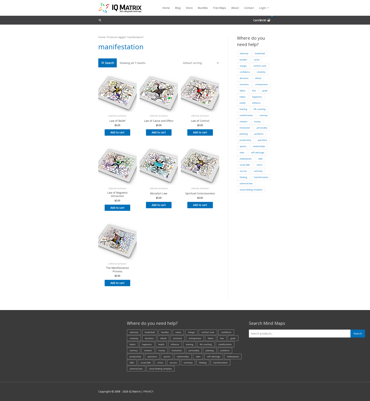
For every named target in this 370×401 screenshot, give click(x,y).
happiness (257, 96)
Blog (178, 8)
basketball (260, 53)
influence (256, 103)
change (243, 65)
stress (259, 164)
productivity (245, 140)
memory (264, 115)
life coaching (260, 109)
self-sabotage (257, 152)
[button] (100, 20)
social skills (245, 164)
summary (258, 171)
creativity (261, 72)
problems (258, 133)
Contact (249, 8)
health (243, 103)
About (235, 8)
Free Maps (219, 8)
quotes (243, 146)
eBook (258, 78)
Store (189, 8)
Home (166, 8)
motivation (245, 127)
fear (254, 90)
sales (242, 152)
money (257, 121)
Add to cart (117, 132)
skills (260, 158)
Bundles (203, 8)
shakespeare (246, 158)
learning (243, 109)
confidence (245, 72)
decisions (244, 78)
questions (262, 140)
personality (262, 127)
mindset (243, 121)
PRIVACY (148, 391)
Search (358, 333)
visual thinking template (251, 189)
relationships (259, 146)
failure (242, 90)
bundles (243, 59)
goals (265, 90)
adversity (244, 53)
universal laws (246, 183)
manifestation (246, 115)
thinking (243, 177)
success (243, 171)
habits (243, 96)
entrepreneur (261, 84)
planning (244, 133)
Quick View (117, 109)
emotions (244, 84)
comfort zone (259, 65)
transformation (261, 177)
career (257, 59)
